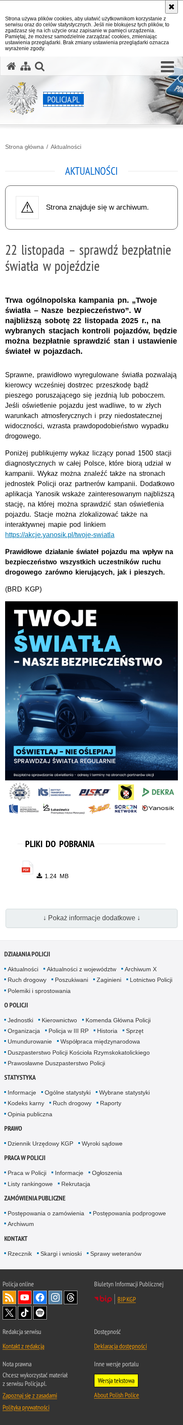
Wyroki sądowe (102, 1143)
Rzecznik (20, 1253)
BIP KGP (126, 1299)
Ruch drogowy (27, 979)
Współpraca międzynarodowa (100, 1041)
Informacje (22, 1092)
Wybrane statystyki (124, 1092)
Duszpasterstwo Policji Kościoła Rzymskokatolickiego (79, 1052)
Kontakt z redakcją (23, 1346)
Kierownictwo (59, 1020)
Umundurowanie (30, 1041)
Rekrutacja (75, 1183)
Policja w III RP (69, 1030)
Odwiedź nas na (24, 1297)
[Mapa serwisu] (25, 66)
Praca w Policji (25, 1157)
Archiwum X (141, 969)
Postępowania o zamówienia (46, 1213)
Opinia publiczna (30, 1114)
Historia (107, 1030)
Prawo (13, 1128)
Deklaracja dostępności (120, 1346)
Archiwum (21, 1223)
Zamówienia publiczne (35, 1198)
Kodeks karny (26, 1103)
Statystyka (20, 1077)
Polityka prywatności (26, 1407)
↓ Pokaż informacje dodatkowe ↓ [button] (91, 918)
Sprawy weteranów (115, 1253)
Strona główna (24, 146)
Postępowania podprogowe (129, 1213)
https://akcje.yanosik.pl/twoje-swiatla (59, 534)
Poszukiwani (71, 979)
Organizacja (24, 1030)
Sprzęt (134, 1030)
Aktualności (66, 146)
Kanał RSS (9, 1297)
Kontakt (16, 1238)
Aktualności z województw (81, 969)
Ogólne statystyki (68, 1092)
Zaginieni (109, 979)
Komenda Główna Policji (118, 1020)
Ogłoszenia (107, 1172)
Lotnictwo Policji (151, 979)
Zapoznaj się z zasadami (30, 1395)
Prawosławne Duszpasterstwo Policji (56, 1063)
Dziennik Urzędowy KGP (40, 1143)
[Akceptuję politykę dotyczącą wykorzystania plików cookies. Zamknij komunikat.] (171, 7)
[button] (167, 67)
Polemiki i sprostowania (39, 990)
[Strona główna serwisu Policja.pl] (11, 66)
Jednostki (20, 1020)
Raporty (110, 1103)
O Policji (16, 1005)
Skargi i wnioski (61, 1253)
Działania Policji (27, 954)
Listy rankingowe (30, 1183)
